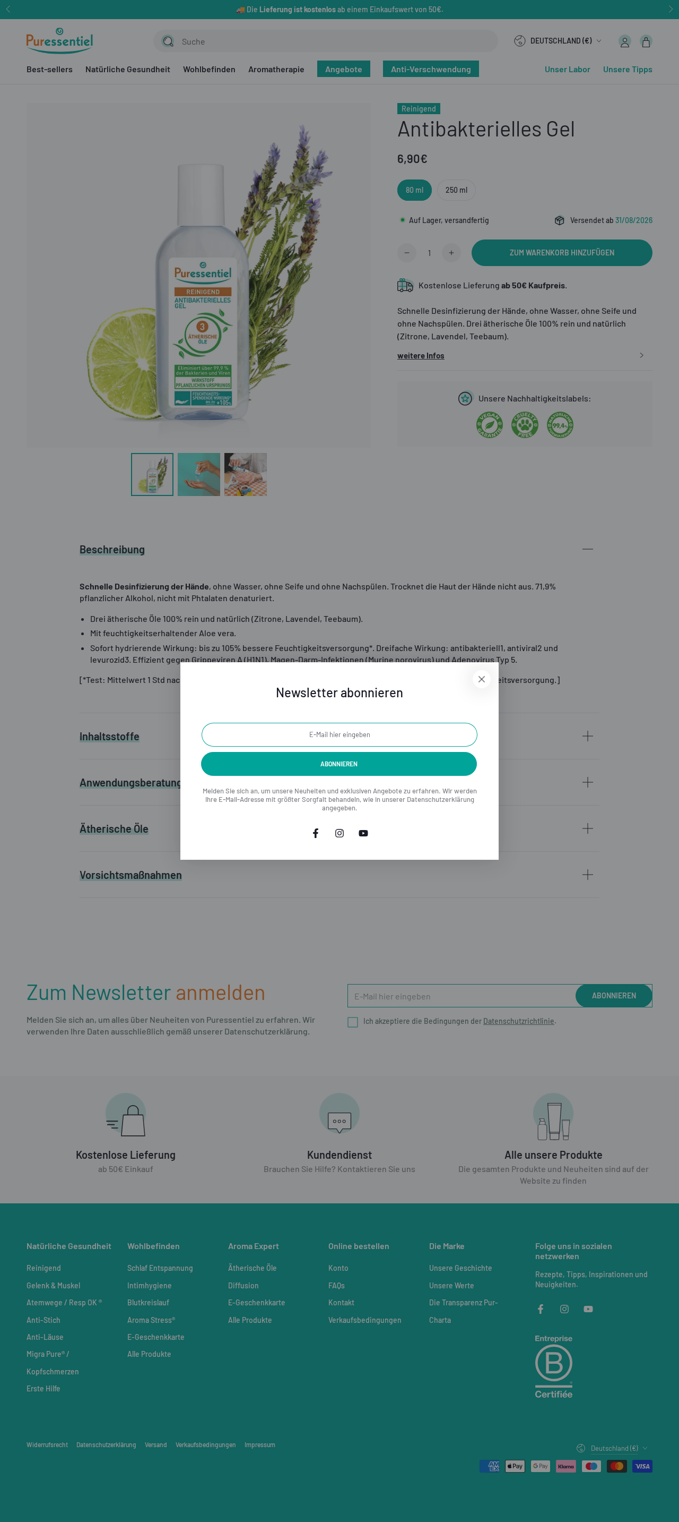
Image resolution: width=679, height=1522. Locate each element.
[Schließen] (481, 679)
